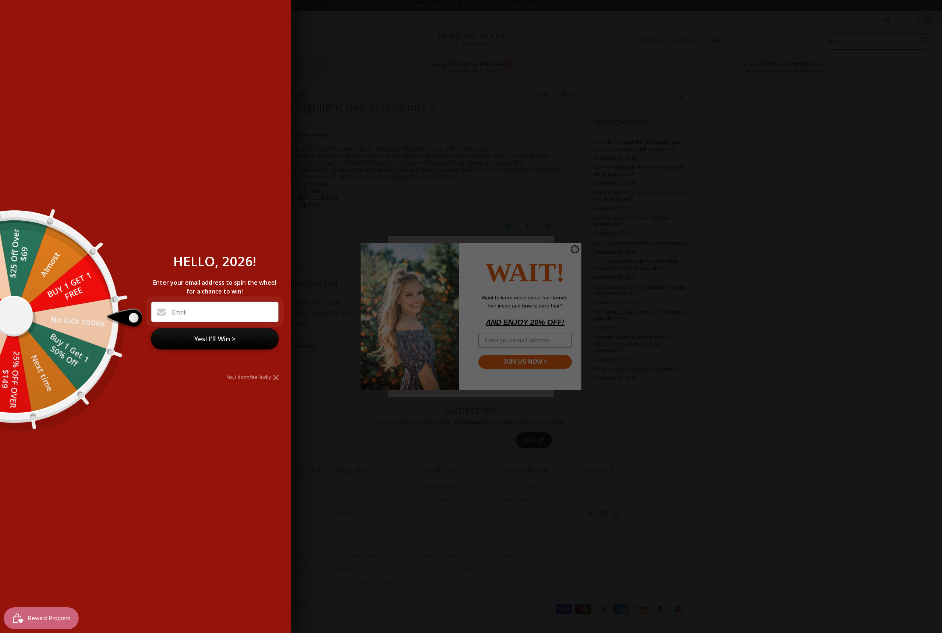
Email (179, 312)
